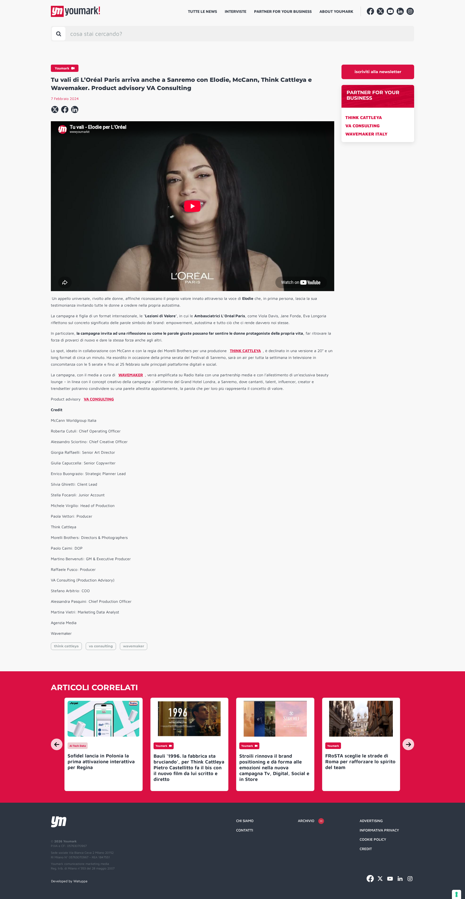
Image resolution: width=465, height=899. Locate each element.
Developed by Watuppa (69, 881)
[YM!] (75, 11)
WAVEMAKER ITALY (366, 133)
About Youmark (336, 11)
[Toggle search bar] (58, 33)
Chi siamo (245, 821)
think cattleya (66, 646)
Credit (366, 849)
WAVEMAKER (130, 375)
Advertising (371, 821)
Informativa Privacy (379, 830)
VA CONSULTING (362, 125)
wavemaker (133, 646)
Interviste (235, 11)
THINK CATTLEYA (363, 117)
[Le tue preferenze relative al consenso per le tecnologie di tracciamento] (456, 894)
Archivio (306, 821)
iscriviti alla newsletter (378, 71)
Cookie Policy (373, 839)
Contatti (244, 830)
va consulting (101, 646)
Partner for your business (283, 11)
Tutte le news (202, 11)
